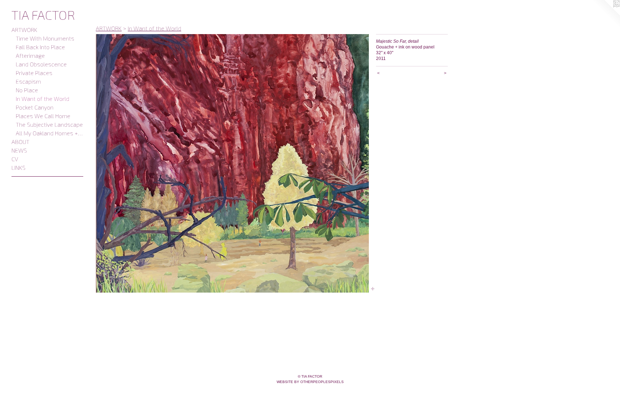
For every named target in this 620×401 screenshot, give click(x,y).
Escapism (28, 81)
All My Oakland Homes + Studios (49, 133)
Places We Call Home (43, 115)
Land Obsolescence (41, 64)
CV (14, 158)
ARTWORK (24, 29)
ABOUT (20, 141)
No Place (27, 90)
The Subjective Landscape (49, 124)
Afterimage (30, 55)
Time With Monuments (45, 38)
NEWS (19, 150)
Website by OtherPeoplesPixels (310, 382)
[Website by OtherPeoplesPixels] (605, 14)
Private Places (34, 72)
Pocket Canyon (34, 107)
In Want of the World (42, 98)
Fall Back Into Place (40, 46)
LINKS (18, 167)
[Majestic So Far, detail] (232, 163)
